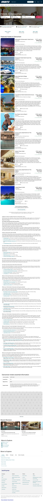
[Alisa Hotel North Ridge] (21, 84)
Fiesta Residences (6, 280)
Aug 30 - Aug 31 (8, 31)
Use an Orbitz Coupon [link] (36, 484)
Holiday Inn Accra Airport (7, 284)
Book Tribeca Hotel (6, 366)
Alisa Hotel (5, 253)
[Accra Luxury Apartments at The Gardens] (21, 140)
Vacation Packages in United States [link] (16, 484)
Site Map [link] (3, 485)
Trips (35, 1)
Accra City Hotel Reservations (8, 348)
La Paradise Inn (6, 273)
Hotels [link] (6, 5)
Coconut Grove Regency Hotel (8, 256)
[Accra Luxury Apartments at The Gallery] (21, 176)
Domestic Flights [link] (14, 481)
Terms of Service (10, 499)
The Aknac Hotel (6, 283)
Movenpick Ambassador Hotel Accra (9, 329)
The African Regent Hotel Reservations (10, 345)
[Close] (41, 496)
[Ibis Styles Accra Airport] (21, 122)
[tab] (3, 455)
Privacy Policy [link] (24, 475)
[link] (21, 442)
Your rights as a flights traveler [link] (37, 485)
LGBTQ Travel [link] (14, 489)
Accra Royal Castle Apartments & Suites (10, 270)
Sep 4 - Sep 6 (35, 31)
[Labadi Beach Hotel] (21, 195)
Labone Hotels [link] (3, 463)
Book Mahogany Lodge (7, 359)
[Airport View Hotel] (21, 159)
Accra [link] (16, 5)
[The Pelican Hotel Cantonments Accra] (21, 103)
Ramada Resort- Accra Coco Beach (9, 281)
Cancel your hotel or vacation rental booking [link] (37, 478)
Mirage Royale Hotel (6, 252)
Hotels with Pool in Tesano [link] (5, 457)
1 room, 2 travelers (27, 17)
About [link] (2, 475)
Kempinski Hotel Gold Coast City (8, 306)
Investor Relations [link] (4, 484)
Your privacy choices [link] (25, 484)
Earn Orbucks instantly (6, 26)
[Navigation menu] (41, 2)
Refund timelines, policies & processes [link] (37, 482)
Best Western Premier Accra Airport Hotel (10, 291)
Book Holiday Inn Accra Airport (8, 357)
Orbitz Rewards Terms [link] (25, 482)
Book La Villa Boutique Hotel (8, 363)
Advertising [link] (3, 489)
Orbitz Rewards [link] (4, 487)
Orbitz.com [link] (2, 5)
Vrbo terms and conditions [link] (26, 480)
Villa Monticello (5, 238)
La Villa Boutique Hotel (7, 243)
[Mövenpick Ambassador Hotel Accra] (21, 47)
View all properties (21, 209)
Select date (5, 17)
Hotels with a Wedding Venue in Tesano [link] (7, 459)
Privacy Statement (4, 499)
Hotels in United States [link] (15, 475)
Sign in (38, 1)
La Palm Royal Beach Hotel (8, 269)
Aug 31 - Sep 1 (21, 31)
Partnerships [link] (3, 480)
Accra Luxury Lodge (6, 239)
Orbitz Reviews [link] (14, 485)
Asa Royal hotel (6, 322)
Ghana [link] (9, 5)
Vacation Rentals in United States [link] (16, 478)
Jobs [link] (2, 477)
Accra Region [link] (12, 5)
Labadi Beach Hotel (6, 293)
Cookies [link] (23, 477)
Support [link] (34, 475)
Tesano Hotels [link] (3, 461)
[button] (21, 451)
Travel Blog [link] (13, 492)
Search (39, 17)
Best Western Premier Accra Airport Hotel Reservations (12, 339)
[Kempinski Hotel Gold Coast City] (21, 65)
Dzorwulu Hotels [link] (4, 465)
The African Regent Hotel (7, 272)
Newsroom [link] (3, 482)
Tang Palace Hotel (6, 303)
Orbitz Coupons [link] (14, 487)
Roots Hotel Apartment (7, 294)
